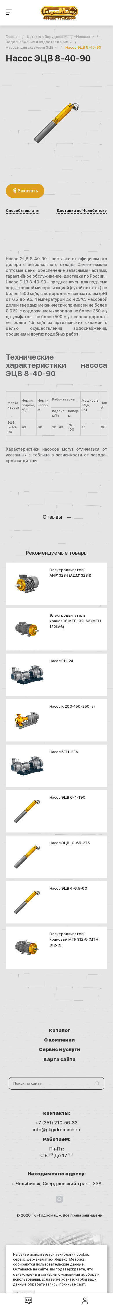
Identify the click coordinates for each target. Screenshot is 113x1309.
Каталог (59, 1030)
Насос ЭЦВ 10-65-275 (70, 843)
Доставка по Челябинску (82, 211)
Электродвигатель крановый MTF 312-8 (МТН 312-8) (74, 939)
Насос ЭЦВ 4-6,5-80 (68, 888)
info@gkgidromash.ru (56, 1130)
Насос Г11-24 (61, 661)
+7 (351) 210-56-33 (56, 1123)
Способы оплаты (22, 211)
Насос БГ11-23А (64, 752)
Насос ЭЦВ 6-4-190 (67, 797)
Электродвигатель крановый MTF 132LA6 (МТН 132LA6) (75, 621)
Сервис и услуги (59, 1049)
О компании (59, 1040)
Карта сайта (59, 1059)
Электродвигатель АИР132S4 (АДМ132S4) (70, 573)
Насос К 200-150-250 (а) (72, 706)
